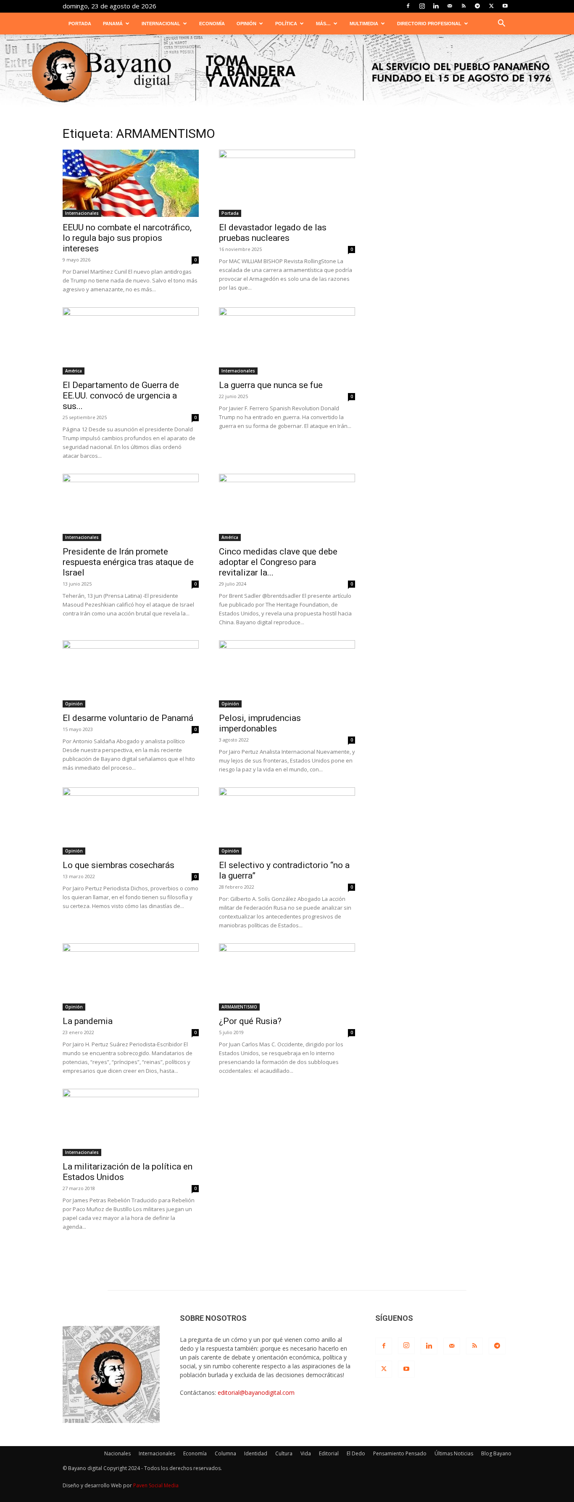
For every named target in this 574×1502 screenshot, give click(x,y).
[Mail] (449, 6)
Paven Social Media (156, 1485)
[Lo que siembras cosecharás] (131, 821)
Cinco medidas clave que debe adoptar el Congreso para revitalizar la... (278, 562)
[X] (491, 6)
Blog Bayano (496, 1453)
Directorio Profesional (429, 23)
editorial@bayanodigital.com (256, 1392)
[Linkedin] (435, 6)
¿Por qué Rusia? (250, 1021)
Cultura (283, 1453)
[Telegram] (477, 6)
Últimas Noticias (453, 1453)
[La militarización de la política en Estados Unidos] (131, 1122)
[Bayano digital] (287, 72)
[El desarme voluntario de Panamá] (131, 673)
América (73, 371)
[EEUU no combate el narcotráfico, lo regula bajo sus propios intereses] (131, 183)
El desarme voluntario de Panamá (128, 718)
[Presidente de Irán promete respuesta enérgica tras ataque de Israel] (131, 507)
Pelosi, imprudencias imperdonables (260, 723)
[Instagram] (422, 6)
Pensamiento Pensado (400, 1453)
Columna (225, 1453)
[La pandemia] (131, 977)
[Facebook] (408, 6)
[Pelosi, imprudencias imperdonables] (287, 673)
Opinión (246, 23)
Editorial (329, 1453)
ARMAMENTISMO (239, 1007)
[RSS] (463, 6)
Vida (305, 1453)
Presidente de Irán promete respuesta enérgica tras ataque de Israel (128, 562)
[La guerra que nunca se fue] (287, 341)
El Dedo (356, 1453)
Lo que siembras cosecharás (118, 865)
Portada (79, 23)
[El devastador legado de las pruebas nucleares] (287, 183)
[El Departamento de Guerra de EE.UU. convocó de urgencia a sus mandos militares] (131, 341)
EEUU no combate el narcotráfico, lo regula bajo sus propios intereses (127, 237)
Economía (212, 23)
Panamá (113, 23)
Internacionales (82, 213)
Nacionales (117, 1453)
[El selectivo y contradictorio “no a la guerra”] (287, 821)
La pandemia (88, 1021)
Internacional (161, 23)
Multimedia (364, 23)
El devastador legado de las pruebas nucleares (272, 232)
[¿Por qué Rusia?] (287, 977)
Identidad (255, 1453)
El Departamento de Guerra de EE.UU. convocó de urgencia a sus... (121, 395)
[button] (501, 24)
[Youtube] (505, 6)
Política (286, 23)
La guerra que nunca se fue (271, 385)
